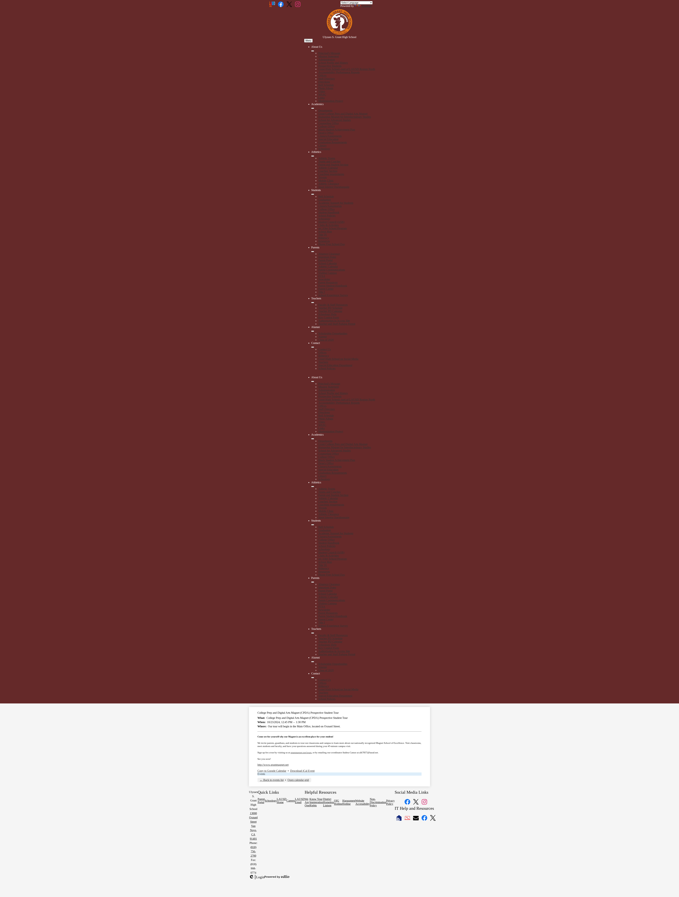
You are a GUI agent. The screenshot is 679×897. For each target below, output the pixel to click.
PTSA (321, 276)
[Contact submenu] (312, 347)
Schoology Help (327, 314)
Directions (324, 81)
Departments (325, 110)
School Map (325, 231)
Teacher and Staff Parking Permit (336, 323)
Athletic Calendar (328, 167)
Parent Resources (328, 282)
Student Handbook (328, 212)
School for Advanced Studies (334, 120)
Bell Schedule (326, 85)
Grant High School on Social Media (338, 358)
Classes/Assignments (330, 135)
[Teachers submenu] (312, 302)
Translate (367, 5)
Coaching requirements (331, 174)
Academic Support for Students (335, 202)
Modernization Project (330, 100)
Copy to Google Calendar (271, 770)
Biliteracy (323, 237)
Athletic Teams (326, 158)
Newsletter (324, 279)
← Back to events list (272, 779)
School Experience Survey (333, 295)
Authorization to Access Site (334, 320)
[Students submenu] (312, 194)
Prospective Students (329, 65)
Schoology (324, 148)
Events (261, 773)
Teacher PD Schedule (330, 307)
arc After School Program (332, 228)
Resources (324, 241)
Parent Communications (331, 269)
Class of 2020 (326, 339)
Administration (326, 59)
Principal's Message (329, 53)
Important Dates (327, 256)
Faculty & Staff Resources (333, 304)
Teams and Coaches (329, 161)
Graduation (324, 199)
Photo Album (325, 88)
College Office (326, 126)
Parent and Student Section (333, 164)
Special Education (328, 139)
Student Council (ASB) (331, 221)
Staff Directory (326, 78)
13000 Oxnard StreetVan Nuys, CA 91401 (253, 826)
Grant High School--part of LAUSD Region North (346, 69)
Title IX (322, 234)
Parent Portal (325, 260)
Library (322, 145)
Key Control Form (328, 317)
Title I (321, 292)
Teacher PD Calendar (330, 311)
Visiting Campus (327, 272)
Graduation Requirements (332, 142)
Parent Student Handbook (332, 285)
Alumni (322, 336)
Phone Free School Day (331, 244)
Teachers (323, 362)
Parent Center (325, 288)
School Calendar (327, 263)
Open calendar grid (298, 779)
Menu (308, 40)
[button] (312, 381)
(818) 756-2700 (253, 851)
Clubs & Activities (328, 225)
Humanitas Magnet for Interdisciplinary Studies (344, 116)
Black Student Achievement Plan (336, 129)
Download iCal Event (302, 770)
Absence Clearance (329, 253)
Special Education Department (335, 365)
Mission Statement (328, 56)
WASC (322, 94)
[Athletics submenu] (312, 156)
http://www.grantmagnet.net (273, 764)
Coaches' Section (327, 170)
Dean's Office (326, 132)
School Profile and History (333, 62)
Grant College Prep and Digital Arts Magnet (342, 113)
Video (321, 91)
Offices (322, 75)
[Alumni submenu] (312, 331)
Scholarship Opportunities (332, 333)
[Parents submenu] (312, 251)
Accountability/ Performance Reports (339, 72)
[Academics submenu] (312, 108)
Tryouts (322, 177)
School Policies (326, 215)
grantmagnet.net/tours (301, 752)
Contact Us (324, 349)
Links (321, 97)
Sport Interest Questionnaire (333, 186)
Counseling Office (328, 123)
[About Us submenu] (312, 50)
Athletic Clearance (328, 183)
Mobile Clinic (326, 180)
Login (257, 877)
